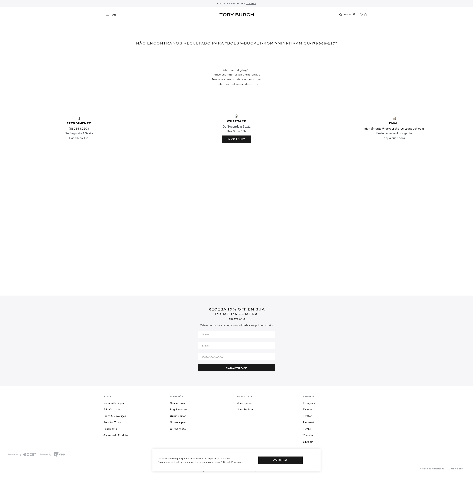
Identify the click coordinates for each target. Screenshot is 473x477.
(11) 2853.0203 (79, 128)
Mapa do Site (456, 468)
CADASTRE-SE (236, 368)
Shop (114, 15)
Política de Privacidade (231, 462)
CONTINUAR (280, 460)
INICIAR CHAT (236, 139)
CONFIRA (251, 3)
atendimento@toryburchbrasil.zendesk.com (394, 128)
